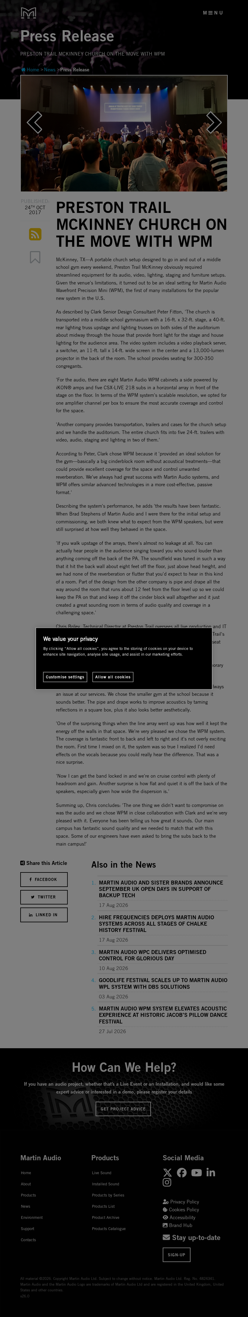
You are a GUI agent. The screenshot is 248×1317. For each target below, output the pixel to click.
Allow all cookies (113, 676)
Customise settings (65, 676)
